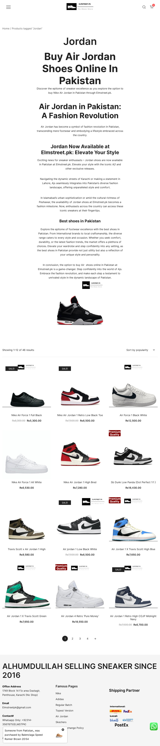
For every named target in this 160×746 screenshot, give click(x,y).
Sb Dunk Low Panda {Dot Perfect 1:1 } (133, 482)
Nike (58, 693)
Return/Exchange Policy (70, 727)
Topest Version (64, 710)
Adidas (60, 699)
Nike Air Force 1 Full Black (26, 415)
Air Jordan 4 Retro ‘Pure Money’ (80, 616)
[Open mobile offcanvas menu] (8, 7)
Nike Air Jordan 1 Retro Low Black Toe (80, 415)
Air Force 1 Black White (133, 415)
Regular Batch (64, 704)
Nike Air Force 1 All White (27, 482)
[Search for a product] (144, 7)
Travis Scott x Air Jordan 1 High (26, 549)
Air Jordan (62, 716)
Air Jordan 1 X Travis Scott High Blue (133, 549)
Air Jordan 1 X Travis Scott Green (26, 616)
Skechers (61, 722)
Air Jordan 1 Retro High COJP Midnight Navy (133, 618)
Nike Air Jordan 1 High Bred (80, 482)
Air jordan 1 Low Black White (80, 549)
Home (5, 28)
